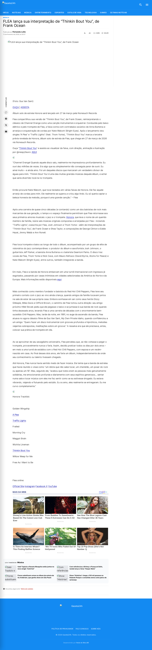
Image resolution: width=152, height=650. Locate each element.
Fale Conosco (82, 629)
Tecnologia (91, 13)
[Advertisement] (133, 51)
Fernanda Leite (19, 32)
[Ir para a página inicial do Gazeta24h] (17, 5)
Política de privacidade (62, 629)
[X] (6, 125)
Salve (106, 33)
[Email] (6, 131)
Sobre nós (95, 629)
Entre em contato (27, 589)
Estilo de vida (74, 13)
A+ (90, 33)
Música (27, 13)
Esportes (59, 13)
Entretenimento (43, 13)
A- (85, 33)
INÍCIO (6, 13)
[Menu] (147, 4)
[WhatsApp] (6, 112)
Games (103, 13)
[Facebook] (6, 118)
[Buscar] (140, 4)
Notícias (16, 13)
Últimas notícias (118, 13)
